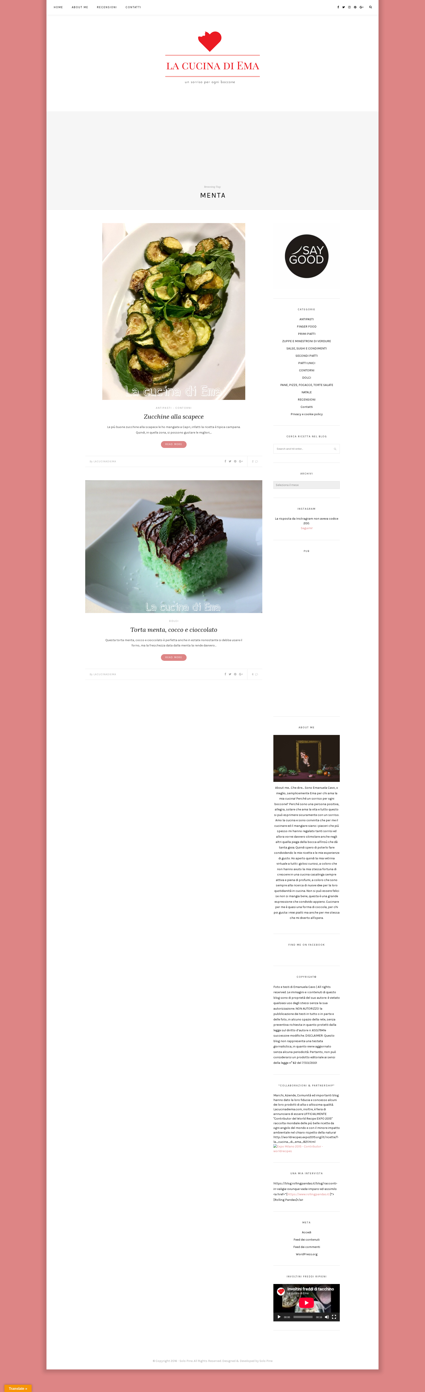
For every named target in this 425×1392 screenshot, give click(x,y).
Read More (173, 444)
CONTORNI (183, 407)
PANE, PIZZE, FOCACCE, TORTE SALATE (306, 385)
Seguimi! (307, 528)
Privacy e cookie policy (307, 414)
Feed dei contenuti (307, 1240)
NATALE (306, 392)
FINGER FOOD (307, 326)
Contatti (133, 7)
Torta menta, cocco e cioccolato (173, 630)
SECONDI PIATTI (307, 356)
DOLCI (174, 621)
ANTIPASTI (164, 407)
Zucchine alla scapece (174, 416)
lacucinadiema (105, 461)
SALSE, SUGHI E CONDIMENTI (306, 348)
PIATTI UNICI (306, 363)
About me (80, 7)
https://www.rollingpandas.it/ (308, 1194)
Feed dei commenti (306, 1247)
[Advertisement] (212, 142)
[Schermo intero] (334, 1317)
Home (58, 7)
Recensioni (107, 7)
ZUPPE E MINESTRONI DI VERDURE (306, 341)
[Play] (279, 1317)
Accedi (306, 1232)
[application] (306, 1302)
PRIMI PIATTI (306, 334)
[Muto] (327, 1317)
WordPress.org (306, 1254)
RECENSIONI (306, 399)
